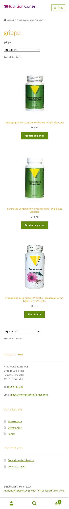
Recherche (34, 503)
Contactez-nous (17, 466)
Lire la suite (34, 314)
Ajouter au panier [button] (34, 135)
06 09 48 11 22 (15, 386)
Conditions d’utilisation (21, 460)
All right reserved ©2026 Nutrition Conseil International (34, 490)
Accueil (10, 19)
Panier (11, 433)
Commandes (15, 427)
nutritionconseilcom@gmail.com (29, 394)
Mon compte (15, 421)
